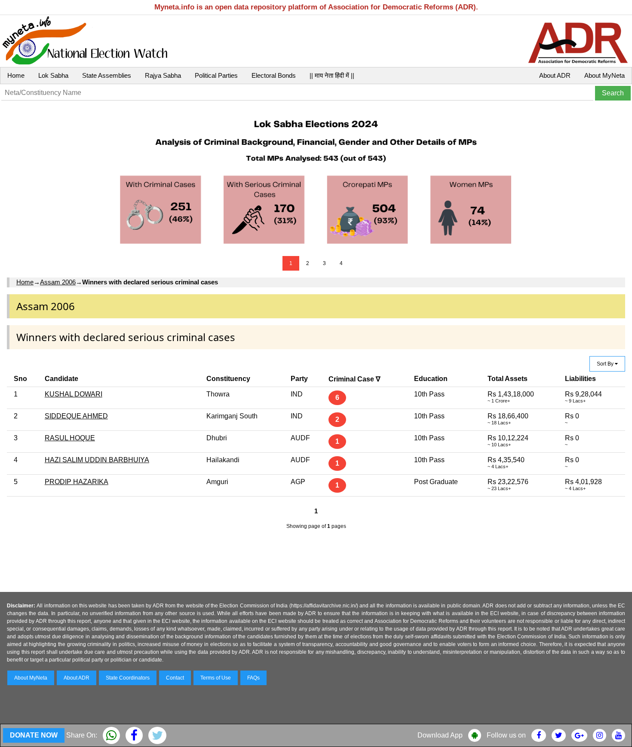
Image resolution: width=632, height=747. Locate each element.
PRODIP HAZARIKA (76, 481)
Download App (440, 735)
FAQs (253, 678)
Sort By (606, 364)
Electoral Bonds (274, 75)
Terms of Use (215, 678)
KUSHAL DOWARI (73, 394)
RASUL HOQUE (70, 438)
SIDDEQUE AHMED (76, 416)
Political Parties (216, 75)
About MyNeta (604, 75)
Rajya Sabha (163, 75)
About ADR (555, 75)
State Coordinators (128, 678)
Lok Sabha (53, 75)
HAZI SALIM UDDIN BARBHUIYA (97, 459)
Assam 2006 (58, 282)
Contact (175, 678)
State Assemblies (106, 75)
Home (16, 75)
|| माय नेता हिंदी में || (332, 75)
